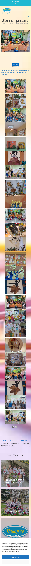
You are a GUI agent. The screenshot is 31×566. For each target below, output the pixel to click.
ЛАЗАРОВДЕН (15, 511)
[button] (28, 540)
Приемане (15, 557)
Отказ (15, 562)
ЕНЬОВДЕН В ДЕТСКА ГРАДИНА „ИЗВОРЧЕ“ (15, 481)
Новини (15, 64)
